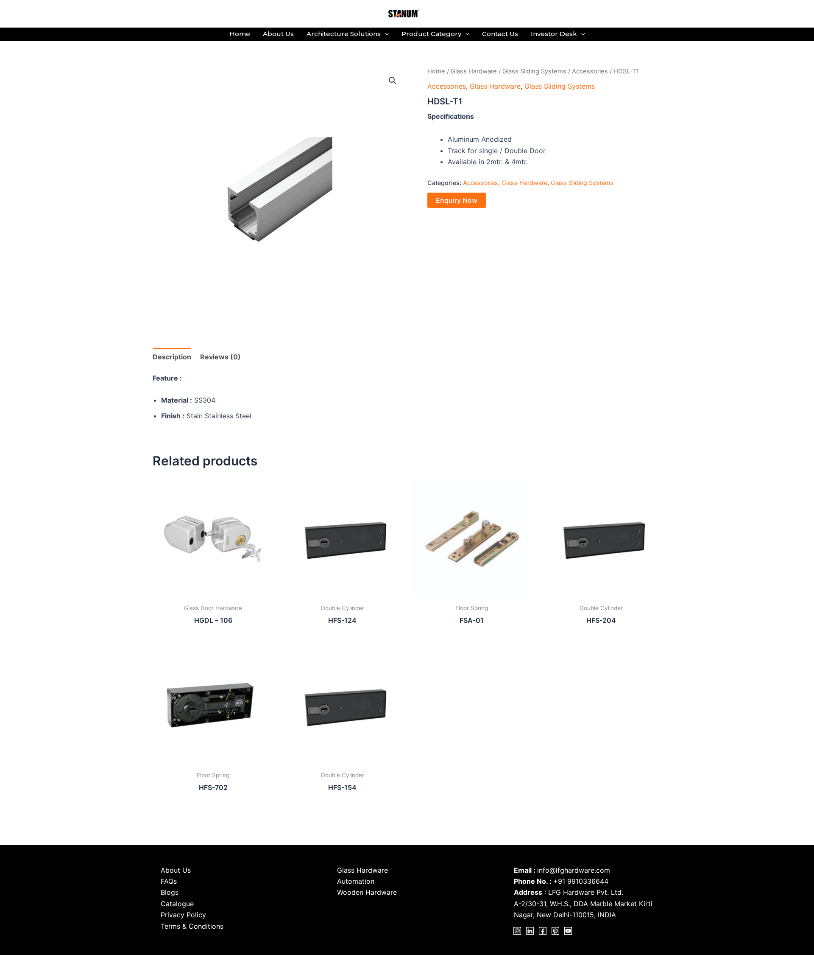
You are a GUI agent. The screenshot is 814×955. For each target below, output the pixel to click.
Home (239, 34)
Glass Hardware (474, 71)
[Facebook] (542, 931)
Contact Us (500, 34)
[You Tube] (568, 931)
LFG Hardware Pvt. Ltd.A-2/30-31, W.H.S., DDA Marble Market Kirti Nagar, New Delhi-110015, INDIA (583, 903)
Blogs (169, 892)
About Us (278, 34)
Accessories (590, 71)
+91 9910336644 (580, 881)
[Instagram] (517, 931)
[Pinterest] (555, 931)
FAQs (169, 881)
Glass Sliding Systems (534, 71)
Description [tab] (172, 357)
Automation (355, 881)
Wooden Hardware (367, 892)
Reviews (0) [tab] (220, 357)
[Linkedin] (530, 931)
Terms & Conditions (192, 926)
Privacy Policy (183, 914)
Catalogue (177, 903)
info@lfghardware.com (573, 870)
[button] (385, 34)
